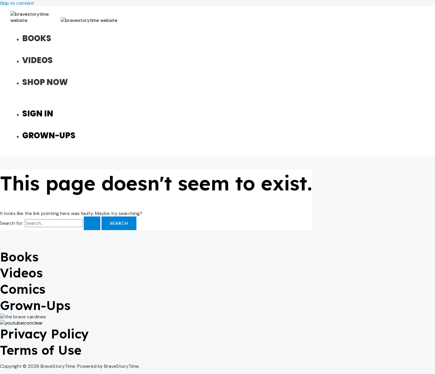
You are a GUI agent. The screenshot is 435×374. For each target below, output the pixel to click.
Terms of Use (40, 350)
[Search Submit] (92, 223)
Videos (37, 60)
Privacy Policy (44, 334)
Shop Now (45, 82)
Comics (22, 289)
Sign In (37, 113)
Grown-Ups (48, 135)
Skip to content (17, 3)
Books (36, 38)
